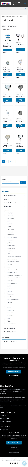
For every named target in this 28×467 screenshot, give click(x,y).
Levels (9, 267)
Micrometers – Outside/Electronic (14, 275)
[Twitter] (13, 463)
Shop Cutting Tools (13, 371)
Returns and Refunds (5, 421)
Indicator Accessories (12, 259)
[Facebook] (10, 463)
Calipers (9, 226)
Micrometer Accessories (13, 269)
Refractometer (10, 294)
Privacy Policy (4, 429)
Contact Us (3, 415)
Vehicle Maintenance (12, 323)
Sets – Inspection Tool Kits (13, 299)
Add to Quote (20, 50)
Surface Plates (11, 313)
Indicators (10, 264)
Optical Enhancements (12, 283)
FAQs (1, 424)
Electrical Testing (11, 248)
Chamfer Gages (11, 234)
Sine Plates (10, 305)
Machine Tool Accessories (10, 202)
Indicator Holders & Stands (13, 261)
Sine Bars (10, 302)
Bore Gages (10, 223)
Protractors (10, 291)
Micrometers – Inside (12, 272)
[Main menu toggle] (25, 3)
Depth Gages (10, 240)
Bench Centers (11, 218)
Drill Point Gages (11, 245)
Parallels (9, 286)
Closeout (6, 199)
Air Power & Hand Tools (10, 195)
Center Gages (10, 231)
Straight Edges (11, 310)
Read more (7, 50)
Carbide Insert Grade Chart (10, 341)
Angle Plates (10, 215)
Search (4, 179)
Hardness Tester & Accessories (14, 256)
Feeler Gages (10, 250)
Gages (9, 253)
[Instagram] (15, 463)
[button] (26, 9)
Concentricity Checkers (12, 237)
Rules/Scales (10, 296)
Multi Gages (10, 280)
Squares (9, 307)
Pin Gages (10, 288)
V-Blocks (9, 321)
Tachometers (10, 315)
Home (3, 16)
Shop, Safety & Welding (10, 331)
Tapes (9, 318)
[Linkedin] (17, 463)
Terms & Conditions (5, 426)
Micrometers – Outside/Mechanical (15, 277)
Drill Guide (10, 242)
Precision (6, 209)
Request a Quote (14, 375)
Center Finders (11, 229)
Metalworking (7, 206)
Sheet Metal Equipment (9, 328)
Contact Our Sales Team (14, 442)
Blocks (9, 221)
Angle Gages (10, 213)
